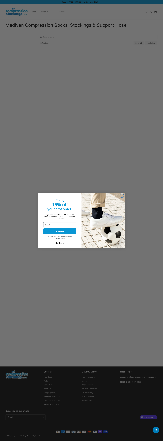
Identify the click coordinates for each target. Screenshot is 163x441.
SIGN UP (60, 231)
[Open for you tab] (156, 430)
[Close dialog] (122, 196)
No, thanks (59, 243)
